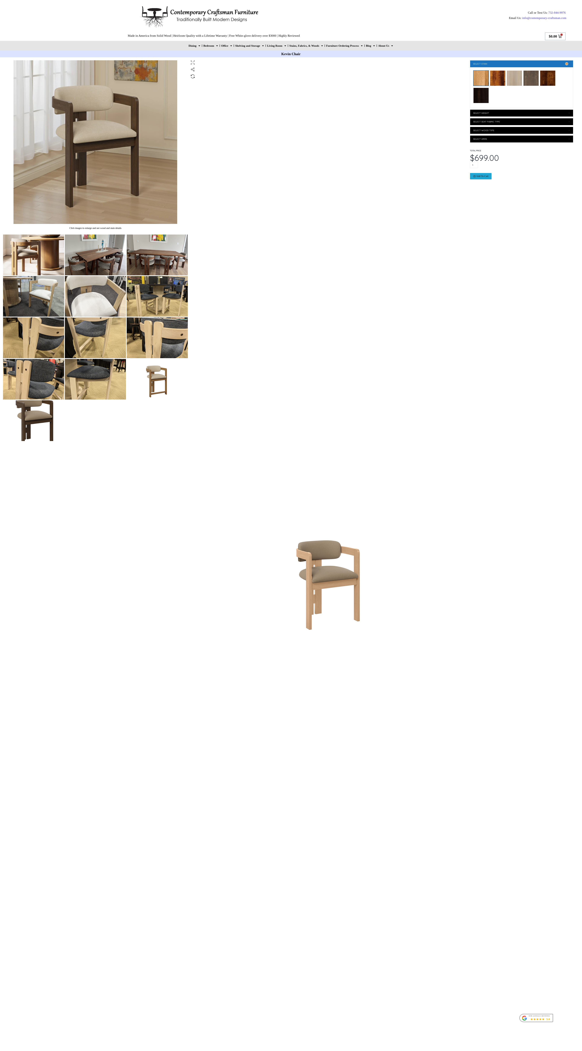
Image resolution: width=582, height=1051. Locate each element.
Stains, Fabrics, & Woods (304, 45)
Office (224, 45)
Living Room (274, 45)
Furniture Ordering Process (342, 45)
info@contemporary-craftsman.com (544, 18)
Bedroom (208, 45)
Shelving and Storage (247, 45)
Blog (368, 45)
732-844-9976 (557, 12)
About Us (383, 45)
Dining (192, 45)
